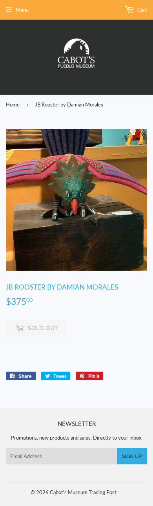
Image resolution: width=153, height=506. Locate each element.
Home (13, 104)
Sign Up (132, 456)
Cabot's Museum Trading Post (83, 492)
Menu (22, 10)
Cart (141, 10)
